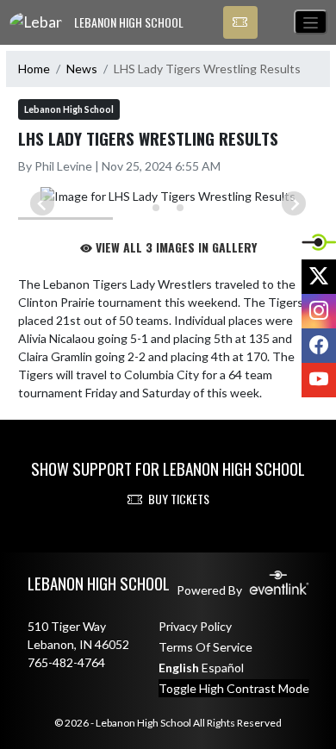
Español (223, 667)
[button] (240, 22)
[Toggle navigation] (310, 21)
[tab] (155, 207)
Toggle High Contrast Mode (234, 688)
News (81, 68)
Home (34, 68)
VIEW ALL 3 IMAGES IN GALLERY (174, 247)
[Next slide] (294, 203)
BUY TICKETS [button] (178, 499)
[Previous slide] (42, 203)
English (179, 667)
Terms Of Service (205, 647)
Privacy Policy (195, 626)
